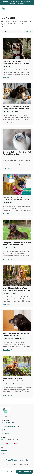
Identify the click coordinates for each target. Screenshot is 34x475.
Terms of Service (11, 460)
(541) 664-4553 (9, 471)
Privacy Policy (23, 460)
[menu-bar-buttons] (31, 8)
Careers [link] (3, 453)
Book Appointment (25, 471)
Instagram (7, 433)
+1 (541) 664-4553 (9, 423)
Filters (27, 31)
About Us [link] (4, 450)
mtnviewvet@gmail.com (11, 426)
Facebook (7, 430)
